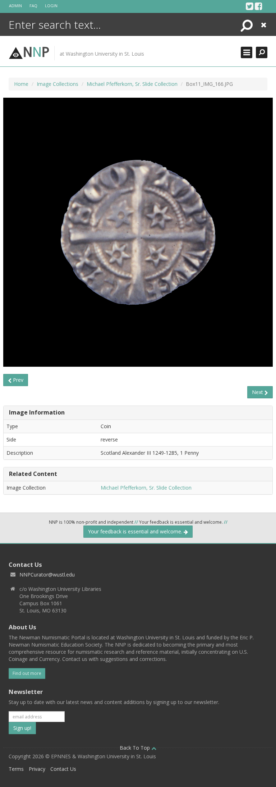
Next (258, 392)
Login (51, 5)
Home (21, 83)
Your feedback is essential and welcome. (136, 531)
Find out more (27, 673)
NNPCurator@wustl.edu (47, 574)
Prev (17, 379)
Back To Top (135, 747)
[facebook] (258, 6)
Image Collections (57, 83)
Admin (15, 5)
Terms (16, 768)
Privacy (37, 768)
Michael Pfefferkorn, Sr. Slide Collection (132, 83)
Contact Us (63, 768)
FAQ (33, 5)
